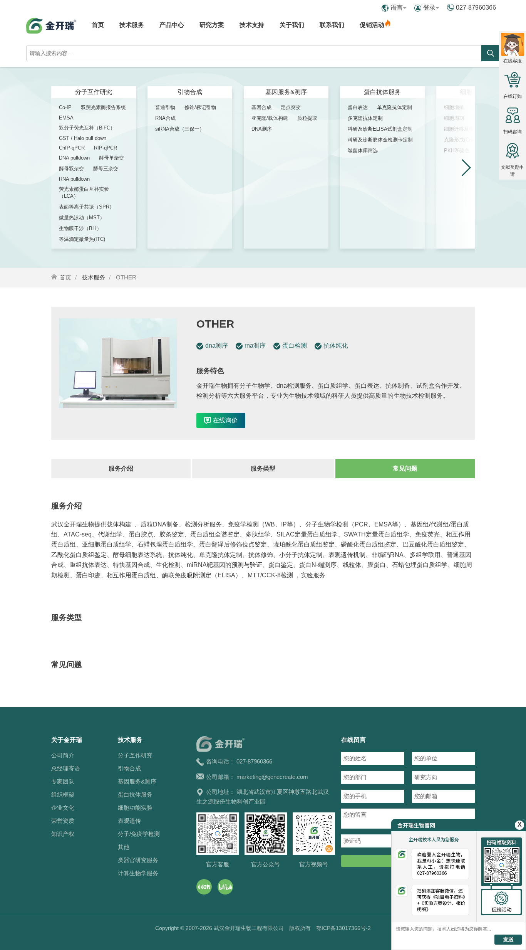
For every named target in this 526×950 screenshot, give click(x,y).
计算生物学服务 (138, 873)
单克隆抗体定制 (394, 107)
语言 (396, 7)
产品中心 (171, 25)
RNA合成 (165, 118)
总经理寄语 (65, 768)
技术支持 (252, 25)
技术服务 (131, 25)
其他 (123, 847)
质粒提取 (307, 118)
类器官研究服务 (138, 860)
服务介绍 (121, 468)
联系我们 (332, 25)
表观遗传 (129, 820)
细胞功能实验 (135, 807)
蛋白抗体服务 (382, 92)
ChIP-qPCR (72, 148)
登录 (429, 7)
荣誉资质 (62, 820)
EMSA (66, 118)
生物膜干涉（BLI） (80, 228)
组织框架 (62, 794)
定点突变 (291, 107)
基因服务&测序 (286, 92)
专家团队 (62, 781)
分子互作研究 (93, 92)
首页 (98, 25)
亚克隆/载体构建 (269, 118)
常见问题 (405, 468)
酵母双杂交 (71, 169)
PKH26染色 (457, 150)
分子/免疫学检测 (139, 834)
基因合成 (261, 107)
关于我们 (292, 25)
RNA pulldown (74, 179)
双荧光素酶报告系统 (103, 107)
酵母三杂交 (105, 169)
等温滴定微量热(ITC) (82, 239)
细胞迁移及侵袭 (461, 129)
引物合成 (190, 92)
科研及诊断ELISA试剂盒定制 (380, 129)
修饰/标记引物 (200, 107)
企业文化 (62, 807)
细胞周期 (454, 118)
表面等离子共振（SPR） (86, 207)
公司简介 (62, 755)
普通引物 (165, 107)
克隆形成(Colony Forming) (473, 140)
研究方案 (211, 25)
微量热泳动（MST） (82, 217)
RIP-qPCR (105, 148)
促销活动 (372, 25)
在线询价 (225, 420)
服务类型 (263, 468)
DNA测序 (261, 129)
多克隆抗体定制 (365, 118)
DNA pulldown (74, 158)
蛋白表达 (358, 107)
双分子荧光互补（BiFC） (87, 128)
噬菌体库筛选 (363, 150)
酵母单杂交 (111, 158)
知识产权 (62, 834)
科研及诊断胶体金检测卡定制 (380, 140)
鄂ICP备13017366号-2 (343, 928)
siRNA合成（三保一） (179, 129)
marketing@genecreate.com (272, 776)
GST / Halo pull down (82, 138)
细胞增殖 (454, 107)
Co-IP (65, 107)
